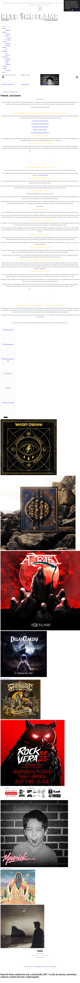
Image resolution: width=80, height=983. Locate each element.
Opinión (7, 60)
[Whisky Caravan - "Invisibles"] (28, 474)
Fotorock (8, 55)
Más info (40, 10)
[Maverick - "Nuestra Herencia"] (34, 866)
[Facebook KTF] (40, 88)
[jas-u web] (8, 388)
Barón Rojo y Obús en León (8, 84)
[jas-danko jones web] (8, 329)
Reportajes (8, 59)
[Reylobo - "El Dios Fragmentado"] (17, 903)
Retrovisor (8, 64)
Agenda (4, 28)
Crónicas (4, 41)
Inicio (4, 26)
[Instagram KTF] (38, 88)
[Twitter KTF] (35, 88)
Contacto (4, 68)
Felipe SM (38, 966)
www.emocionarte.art (43, 175)
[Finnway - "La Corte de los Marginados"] (20, 719)
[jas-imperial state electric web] (8, 361)
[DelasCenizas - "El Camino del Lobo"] (23, 676)
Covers (9, 38)
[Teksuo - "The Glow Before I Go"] (38, 550)
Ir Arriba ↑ (54, 966)
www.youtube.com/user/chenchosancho (40, 132)
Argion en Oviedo (25, 84)
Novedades (8, 40)
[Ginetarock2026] (5, 678)
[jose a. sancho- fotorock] (8, 402)
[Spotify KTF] (44, 88)
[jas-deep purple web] (8, 344)
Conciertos (8, 34)
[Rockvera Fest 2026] (32, 799)
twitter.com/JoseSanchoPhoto (40, 129)
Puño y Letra (5, 56)
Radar (7, 62)
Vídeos (7, 36)
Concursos (5, 66)
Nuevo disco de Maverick (46, 84)
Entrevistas (5, 51)
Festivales (8, 30)
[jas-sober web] (8, 373)
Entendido (68, 10)
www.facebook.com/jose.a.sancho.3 (40, 126)
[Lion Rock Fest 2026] (5, 868)
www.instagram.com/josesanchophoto (40, 124)
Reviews (4, 47)
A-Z (6, 49)
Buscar (4, 72)
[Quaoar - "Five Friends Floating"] (22, 947)
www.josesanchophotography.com (40, 121)
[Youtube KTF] (42, 88)
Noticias (4, 32)
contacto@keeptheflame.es (40, 957)
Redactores (8, 70)
